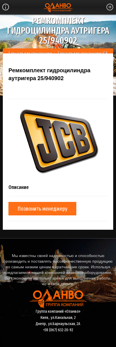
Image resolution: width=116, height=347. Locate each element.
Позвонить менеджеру (42, 208)
